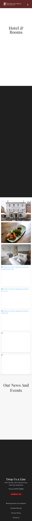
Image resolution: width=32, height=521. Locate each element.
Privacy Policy (16, 513)
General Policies (16, 508)
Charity (7, 403)
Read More (16, 431)
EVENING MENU (16, 131)
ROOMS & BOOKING (16, 74)
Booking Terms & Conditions (16, 503)
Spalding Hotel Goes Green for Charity (16, 401)
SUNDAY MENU (16, 159)
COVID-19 (16, 517)
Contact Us (16, 494)
